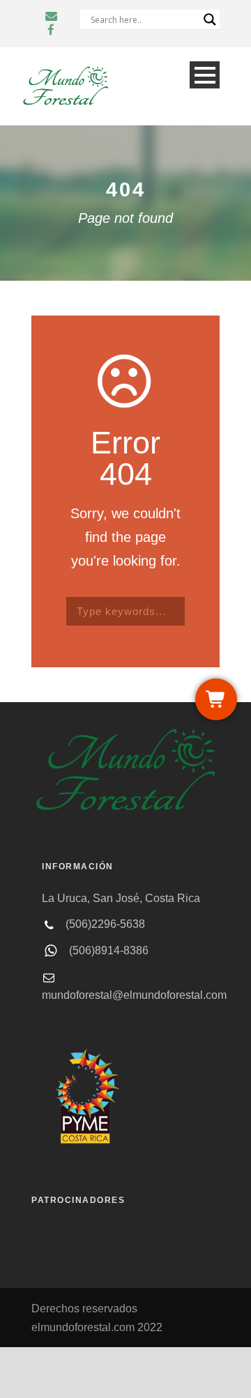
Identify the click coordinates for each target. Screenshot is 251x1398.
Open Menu (205, 74)
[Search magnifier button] (210, 19)
